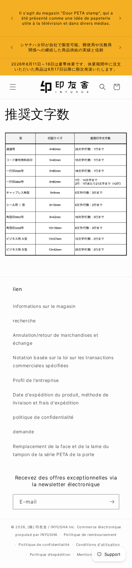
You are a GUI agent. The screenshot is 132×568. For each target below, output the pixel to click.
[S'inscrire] (112, 501)
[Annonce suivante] (120, 18)
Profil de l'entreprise (36, 380)
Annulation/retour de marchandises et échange (55, 339)
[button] (13, 87)
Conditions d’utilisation (98, 544)
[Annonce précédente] (12, 18)
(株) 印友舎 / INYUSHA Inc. (51, 527)
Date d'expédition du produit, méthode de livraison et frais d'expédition (61, 398)
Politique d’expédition (50, 554)
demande (23, 431)
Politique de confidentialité (44, 544)
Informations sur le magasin (44, 306)
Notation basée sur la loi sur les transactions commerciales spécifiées (63, 361)
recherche (24, 320)
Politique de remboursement (90, 534)
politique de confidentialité (43, 417)
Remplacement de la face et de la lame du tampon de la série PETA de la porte (61, 450)
